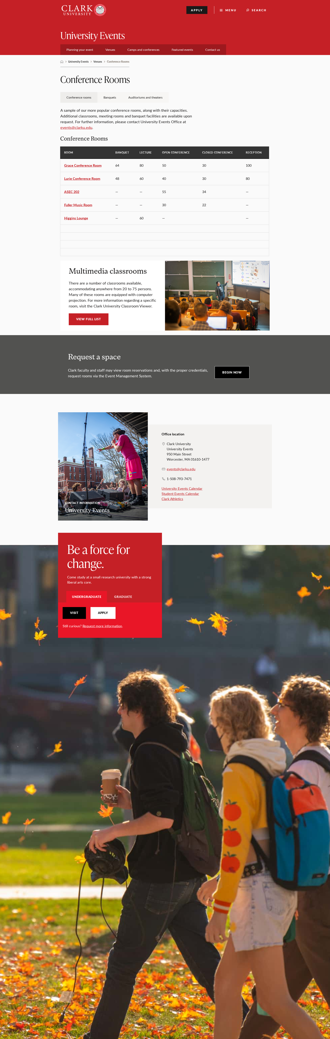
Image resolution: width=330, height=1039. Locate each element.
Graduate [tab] (123, 596)
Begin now (232, 372)
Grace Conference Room (83, 165)
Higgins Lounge (76, 218)
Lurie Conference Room (82, 178)
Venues (97, 61)
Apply (197, 10)
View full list (88, 319)
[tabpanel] (110, 618)
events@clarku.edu (76, 127)
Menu (230, 10)
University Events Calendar (182, 488)
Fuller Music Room (78, 204)
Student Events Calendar (180, 493)
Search (259, 10)
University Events (92, 35)
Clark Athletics (172, 498)
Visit (74, 613)
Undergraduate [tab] (86, 596)
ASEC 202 (71, 191)
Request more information (102, 626)
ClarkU (61, 62)
